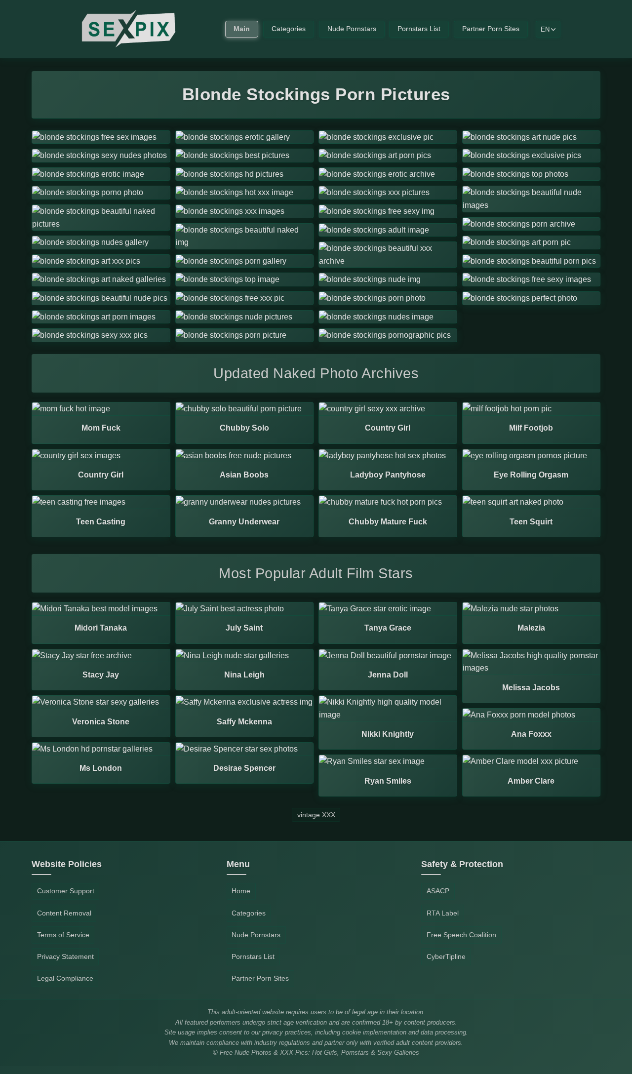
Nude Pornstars (351, 29)
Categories (289, 29)
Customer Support (65, 891)
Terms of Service (63, 935)
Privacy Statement (65, 956)
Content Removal (64, 913)
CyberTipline (446, 956)
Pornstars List (418, 29)
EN (545, 29)
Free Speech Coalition (461, 935)
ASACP (438, 891)
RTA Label (443, 913)
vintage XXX (316, 815)
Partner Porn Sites (490, 29)
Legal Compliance (65, 978)
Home (241, 891)
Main (242, 29)
